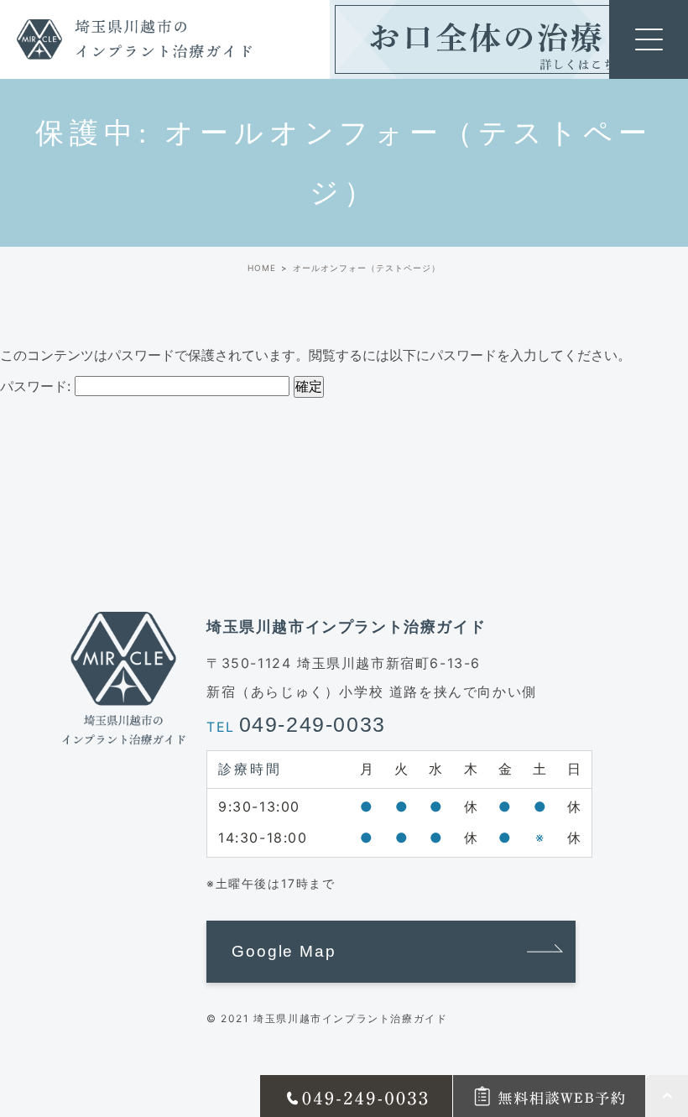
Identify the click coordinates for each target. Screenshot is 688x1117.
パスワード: (37, 386)
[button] (391, 952)
